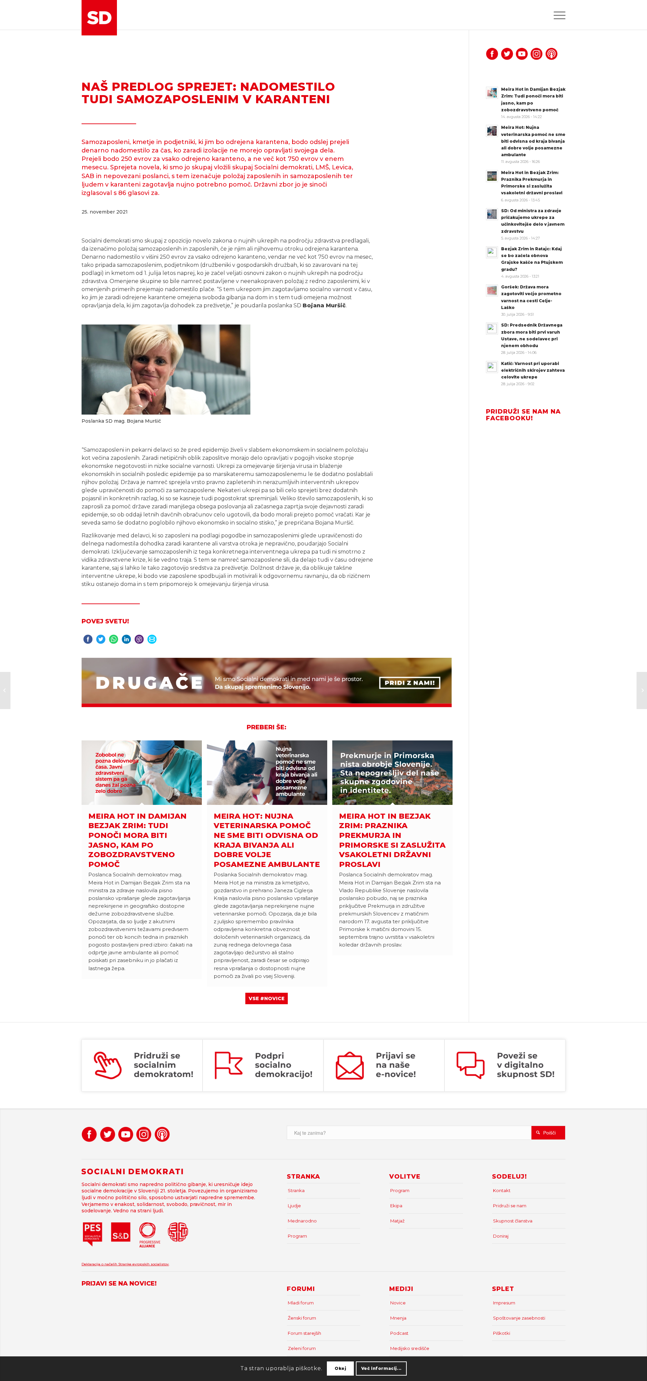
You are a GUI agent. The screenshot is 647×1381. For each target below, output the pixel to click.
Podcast (399, 1333)
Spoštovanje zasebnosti (519, 1318)
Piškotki (501, 1333)
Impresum (504, 1302)
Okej (340, 1368)
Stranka (296, 1190)
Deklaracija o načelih (100, 1264)
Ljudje (294, 1205)
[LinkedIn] (126, 641)
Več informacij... (381, 1368)
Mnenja (398, 1318)
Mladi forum (301, 1302)
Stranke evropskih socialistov (143, 1264)
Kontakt (502, 1190)
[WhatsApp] (113, 641)
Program (297, 1236)
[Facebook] (88, 641)
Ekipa (396, 1205)
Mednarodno (302, 1220)
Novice (398, 1302)
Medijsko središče (409, 1348)
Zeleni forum (302, 1348)
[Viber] (139, 641)
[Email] (152, 641)
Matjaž (397, 1220)
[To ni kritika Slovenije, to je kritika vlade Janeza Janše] (5, 690)
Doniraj (501, 1236)
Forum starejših (304, 1333)
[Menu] (557, 15)
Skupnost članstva (512, 1220)
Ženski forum (302, 1318)
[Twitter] (100, 641)
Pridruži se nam (509, 1205)
